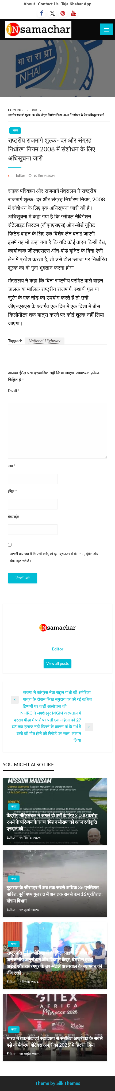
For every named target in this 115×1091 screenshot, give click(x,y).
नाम (12, 466)
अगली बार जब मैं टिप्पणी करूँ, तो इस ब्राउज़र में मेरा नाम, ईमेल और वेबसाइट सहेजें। (54, 557)
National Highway (44, 341)
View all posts (57, 664)
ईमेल (12, 491)
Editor (21, 176)
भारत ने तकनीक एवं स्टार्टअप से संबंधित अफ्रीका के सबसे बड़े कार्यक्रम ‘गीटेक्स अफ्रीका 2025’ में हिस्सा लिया (55, 1042)
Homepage (16, 110)
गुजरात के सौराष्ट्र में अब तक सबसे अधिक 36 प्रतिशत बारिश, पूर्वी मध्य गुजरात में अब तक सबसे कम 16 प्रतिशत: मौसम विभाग (55, 894)
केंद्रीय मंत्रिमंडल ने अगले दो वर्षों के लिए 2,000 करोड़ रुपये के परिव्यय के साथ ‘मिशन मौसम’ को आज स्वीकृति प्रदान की (52, 822)
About (29, 4)
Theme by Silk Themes (57, 1083)
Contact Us (48, 4)
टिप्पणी (14, 391)
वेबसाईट (13, 517)
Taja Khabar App (76, 4)
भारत (34, 110)
